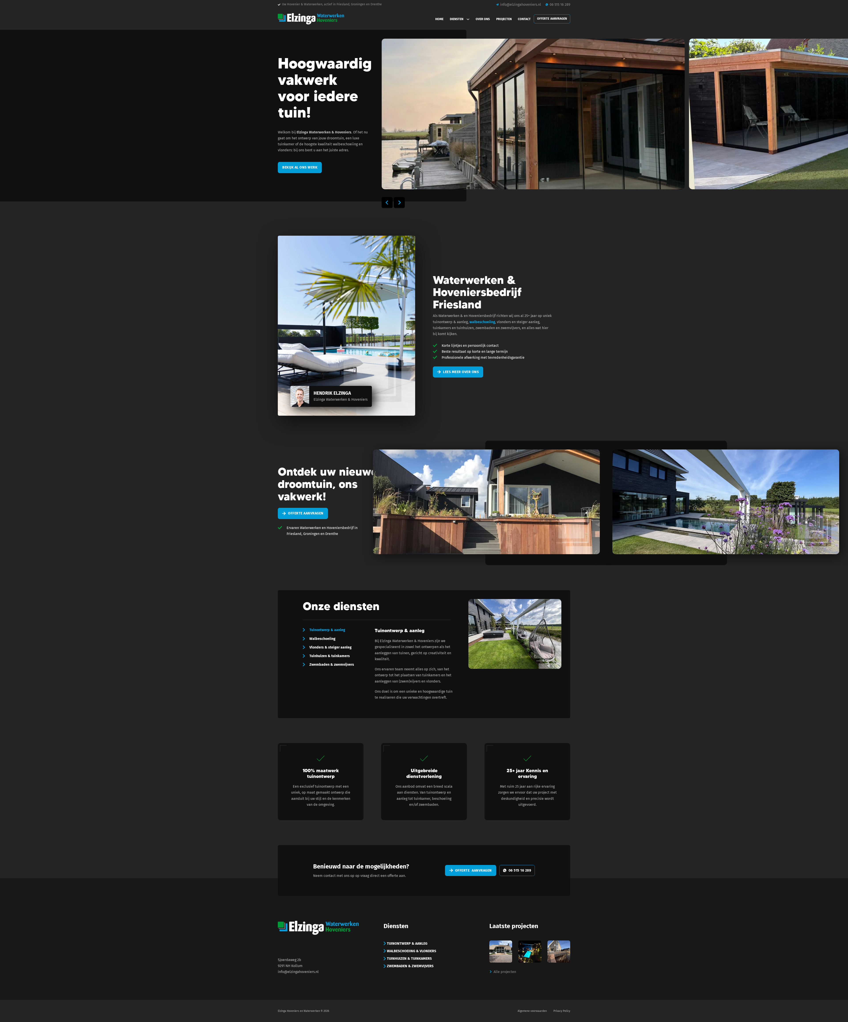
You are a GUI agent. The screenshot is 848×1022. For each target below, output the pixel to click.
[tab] (324, 630)
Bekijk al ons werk (299, 167)
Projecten (504, 19)
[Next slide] (399, 202)
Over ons (483, 19)
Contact (524, 19)
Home (439, 19)
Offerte (552, 19)
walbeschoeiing (482, 322)
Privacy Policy (561, 1011)
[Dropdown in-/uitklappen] (469, 19)
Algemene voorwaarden (532, 1011)
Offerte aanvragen (306, 513)
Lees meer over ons (461, 372)
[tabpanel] (461, 654)
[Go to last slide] (387, 202)
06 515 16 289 (520, 870)
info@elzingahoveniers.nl (298, 972)
